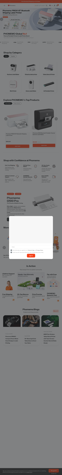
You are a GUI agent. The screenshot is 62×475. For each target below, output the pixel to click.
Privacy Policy (39, 249)
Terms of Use (31, 249)
